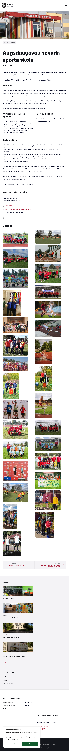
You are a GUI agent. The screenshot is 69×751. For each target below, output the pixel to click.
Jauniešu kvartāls (8, 598)
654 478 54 (28, 702)
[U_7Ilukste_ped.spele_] (50, 427)
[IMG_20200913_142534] (18, 258)
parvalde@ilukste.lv (42, 729)
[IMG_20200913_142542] (50, 273)
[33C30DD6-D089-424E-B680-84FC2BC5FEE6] (18, 492)
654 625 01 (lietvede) (43, 726)
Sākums (6, 42)
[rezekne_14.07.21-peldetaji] (18, 364)
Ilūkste (10, 4)
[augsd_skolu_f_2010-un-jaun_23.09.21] (18, 238)
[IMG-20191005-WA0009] (50, 292)
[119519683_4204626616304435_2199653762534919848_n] (18, 543)
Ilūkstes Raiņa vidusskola (11, 637)
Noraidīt (13, 744)
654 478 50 (28, 705)
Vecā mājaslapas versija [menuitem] (49, 744)
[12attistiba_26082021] (50, 480)
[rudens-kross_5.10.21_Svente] (18, 386)
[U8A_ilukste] (18, 429)
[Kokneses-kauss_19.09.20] (18, 345)
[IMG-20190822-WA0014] (18, 278)
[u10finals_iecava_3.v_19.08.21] (18, 450)
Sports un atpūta (8, 65)
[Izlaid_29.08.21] (18, 325)
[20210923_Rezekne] (50, 525)
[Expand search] (61, 5)
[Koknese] (50, 328)
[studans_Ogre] (50, 405)
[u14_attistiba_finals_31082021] (50, 461)
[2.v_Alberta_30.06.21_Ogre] (18, 471)
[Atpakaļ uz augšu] (65, 739)
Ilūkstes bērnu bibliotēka (11, 618)
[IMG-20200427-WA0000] (18, 303)
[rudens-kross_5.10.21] (50, 378)
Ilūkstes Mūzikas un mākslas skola (14, 657)
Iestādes (12, 42)
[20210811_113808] (50, 500)
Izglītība (5, 634)
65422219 (8, 206)
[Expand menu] (66, 5)
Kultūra (5, 615)
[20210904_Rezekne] (18, 516)
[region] (21, 737)
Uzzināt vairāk (21, 740)
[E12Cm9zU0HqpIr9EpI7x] (50, 253)
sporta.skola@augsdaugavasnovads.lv (18, 209)
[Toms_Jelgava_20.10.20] (18, 409)
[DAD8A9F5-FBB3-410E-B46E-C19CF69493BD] (50, 237)
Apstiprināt (30, 744)
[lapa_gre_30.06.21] (50, 351)
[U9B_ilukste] (50, 444)
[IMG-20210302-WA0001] (50, 309)
